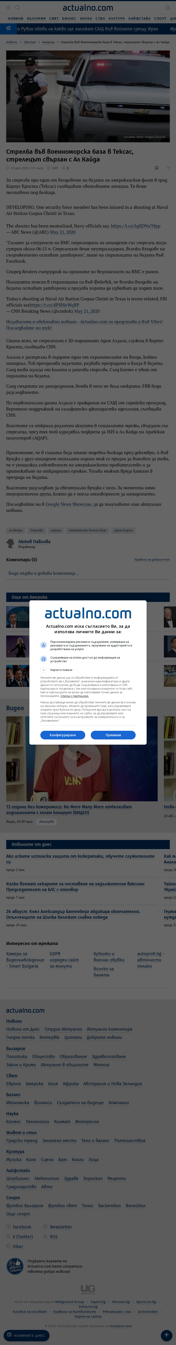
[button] (88, 670)
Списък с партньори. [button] (74, 696)
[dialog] (88, 672)
